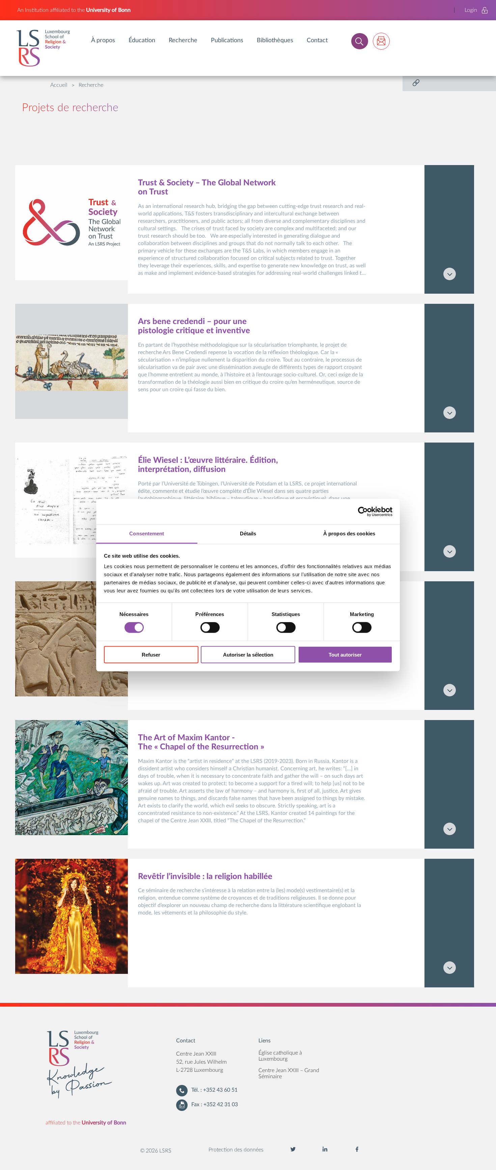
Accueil (58, 85)
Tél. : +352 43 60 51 (214, 1090)
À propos (103, 40)
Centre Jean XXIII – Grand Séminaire (288, 1073)
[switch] (210, 627)
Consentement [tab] (146, 533)
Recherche (183, 40)
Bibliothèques (275, 40)
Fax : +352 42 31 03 (214, 1104)
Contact (317, 40)
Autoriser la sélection (248, 655)
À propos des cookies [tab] (349, 533)
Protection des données (236, 1149)
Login (471, 10)
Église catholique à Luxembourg (280, 1056)
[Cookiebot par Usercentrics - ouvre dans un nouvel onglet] (362, 511)
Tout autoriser (345, 655)
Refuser (151, 655)
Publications (227, 40)
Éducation (142, 40)
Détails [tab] (248, 533)
